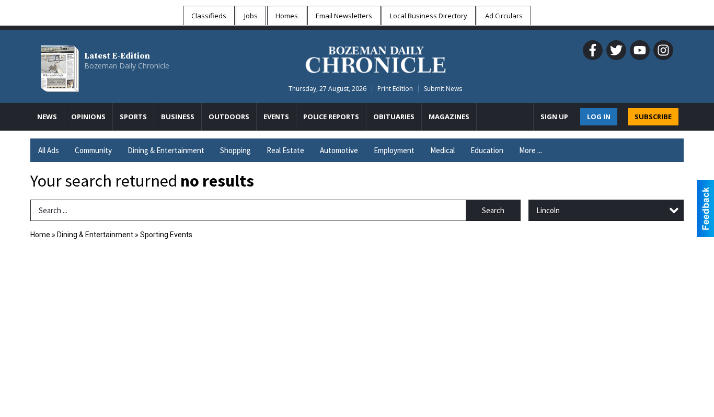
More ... (530, 150)
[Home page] (375, 58)
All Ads (48, 150)
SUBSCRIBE (653, 116)
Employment (394, 150)
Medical (442, 150)
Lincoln (548, 210)
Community (93, 150)
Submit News (443, 88)
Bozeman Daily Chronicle (126, 66)
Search (493, 210)
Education (486, 150)
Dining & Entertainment (166, 150)
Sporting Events (166, 234)
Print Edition (395, 88)
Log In (599, 116)
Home (40, 234)
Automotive (339, 150)
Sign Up (554, 116)
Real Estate (285, 150)
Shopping (235, 150)
